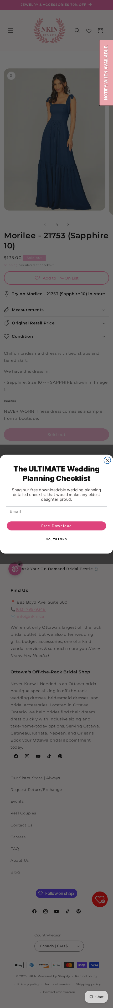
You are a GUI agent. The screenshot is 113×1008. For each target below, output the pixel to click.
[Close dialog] (107, 460)
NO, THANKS (56, 539)
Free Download (56, 526)
